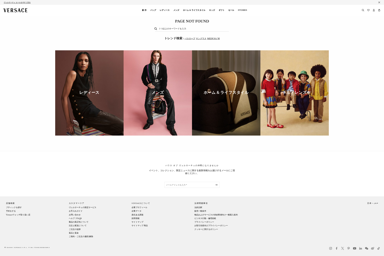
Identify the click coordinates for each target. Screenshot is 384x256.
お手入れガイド (76, 211)
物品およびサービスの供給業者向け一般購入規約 (216, 214)
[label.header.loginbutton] (374, 10)
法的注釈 (198, 207)
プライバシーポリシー (204, 222)
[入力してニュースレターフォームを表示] (216, 184)
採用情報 (135, 218)
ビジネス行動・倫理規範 (205, 218)
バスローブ (190, 38)
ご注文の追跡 (75, 229)
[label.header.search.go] (156, 29)
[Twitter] (342, 248)
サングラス (201, 38)
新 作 (144, 10)
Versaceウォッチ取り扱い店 (18, 214)
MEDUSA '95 (213, 38)
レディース (165, 10)
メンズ (176, 10)
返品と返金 (74, 233)
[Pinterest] (348, 248)
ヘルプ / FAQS (75, 218)
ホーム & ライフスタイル (194, 10)
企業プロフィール (139, 207)
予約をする (11, 211)
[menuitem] (144, 10)
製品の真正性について (78, 222)
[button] (379, 10)
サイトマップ (137, 222)
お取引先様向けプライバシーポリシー (211, 225)
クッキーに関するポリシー (206, 229)
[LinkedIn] (360, 248)
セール (231, 10)
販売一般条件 (200, 211)
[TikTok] (378, 248)
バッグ (153, 10)
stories (242, 10)
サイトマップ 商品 (140, 225)
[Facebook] (336, 248)
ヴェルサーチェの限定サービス (82, 207)
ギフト (222, 10)
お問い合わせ (75, 214)
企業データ (136, 211)
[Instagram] (330, 248)
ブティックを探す (14, 207)
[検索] (363, 10)
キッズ (212, 10)
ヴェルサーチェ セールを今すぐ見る (17, 2)
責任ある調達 (137, 214)
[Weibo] (372, 248)
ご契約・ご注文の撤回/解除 (81, 236)
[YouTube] (354, 248)
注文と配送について (78, 225)
